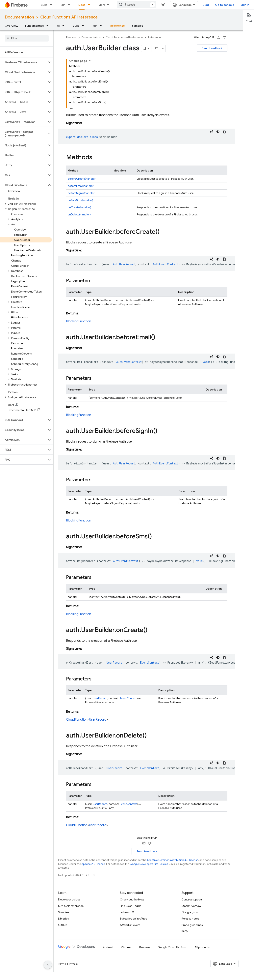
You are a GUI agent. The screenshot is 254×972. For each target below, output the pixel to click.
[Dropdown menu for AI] (64, 25)
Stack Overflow (191, 906)
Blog (206, 5)
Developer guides (69, 899)
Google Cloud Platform (172, 947)
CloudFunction (77, 720)
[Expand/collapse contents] (90, 60)
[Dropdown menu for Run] (70, 5)
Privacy (73, 963)
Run (63, 5)
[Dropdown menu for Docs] (90, 5)
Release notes (190, 918)
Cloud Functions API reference (69, 17)
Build (44, 5)
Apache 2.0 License (93, 864)
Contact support (192, 899)
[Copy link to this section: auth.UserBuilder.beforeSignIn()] (161, 431)
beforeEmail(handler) (81, 186)
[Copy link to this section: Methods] (96, 157)
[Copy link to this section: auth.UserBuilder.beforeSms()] (156, 536)
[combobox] (136, 4)
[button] (23, 62)
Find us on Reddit (130, 906)
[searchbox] (27, 38)
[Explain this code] (211, 132)
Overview (11, 25)
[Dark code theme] (218, 132)
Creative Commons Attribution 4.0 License (172, 860)
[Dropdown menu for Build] (52, 5)
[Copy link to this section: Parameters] (95, 281)
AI (58, 25)
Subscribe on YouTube (133, 918)
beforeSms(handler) (80, 200)
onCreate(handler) (79, 207)
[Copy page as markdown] (156, 48)
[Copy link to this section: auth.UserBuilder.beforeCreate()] (163, 232)
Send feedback (212, 48)
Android (108, 947)
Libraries (63, 918)
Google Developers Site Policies (149, 864)
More (102, 5)
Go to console (224, 5)
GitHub (62, 925)
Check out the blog (132, 899)
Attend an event (130, 925)
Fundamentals (34, 25)
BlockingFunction (78, 321)
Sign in (245, 5)
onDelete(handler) (79, 214)
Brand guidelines (192, 925)
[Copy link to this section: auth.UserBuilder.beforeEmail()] (159, 337)
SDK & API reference (71, 906)
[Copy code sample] (224, 132)
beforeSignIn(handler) (81, 193)
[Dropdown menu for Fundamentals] (48, 25)
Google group (190, 912)
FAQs (185, 931)
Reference (117, 25)
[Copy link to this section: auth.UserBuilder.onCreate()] (151, 630)
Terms (62, 963)
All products (202, 947)
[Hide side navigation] (48, 965)
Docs (81, 5)
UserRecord (100, 698)
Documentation (19, 17)
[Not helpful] (224, 38)
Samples (137, 25)
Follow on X (127, 912)
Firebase (71, 37)
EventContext (128, 698)
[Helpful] (218, 38)
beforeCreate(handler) (82, 178)
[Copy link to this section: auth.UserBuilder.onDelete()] (151, 736)
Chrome (126, 947)
